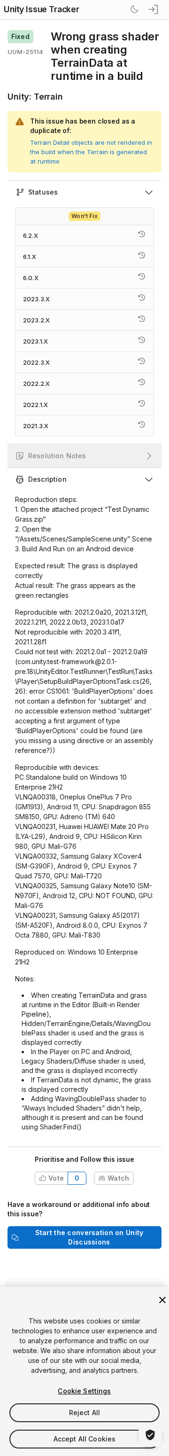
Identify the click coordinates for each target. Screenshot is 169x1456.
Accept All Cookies (85, 1439)
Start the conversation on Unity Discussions (89, 1237)
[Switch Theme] (134, 9)
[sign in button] (154, 9)
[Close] (162, 1300)
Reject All (84, 1413)
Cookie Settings (84, 1391)
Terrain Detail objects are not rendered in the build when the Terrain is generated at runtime (91, 152)
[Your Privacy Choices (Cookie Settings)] (150, 1435)
